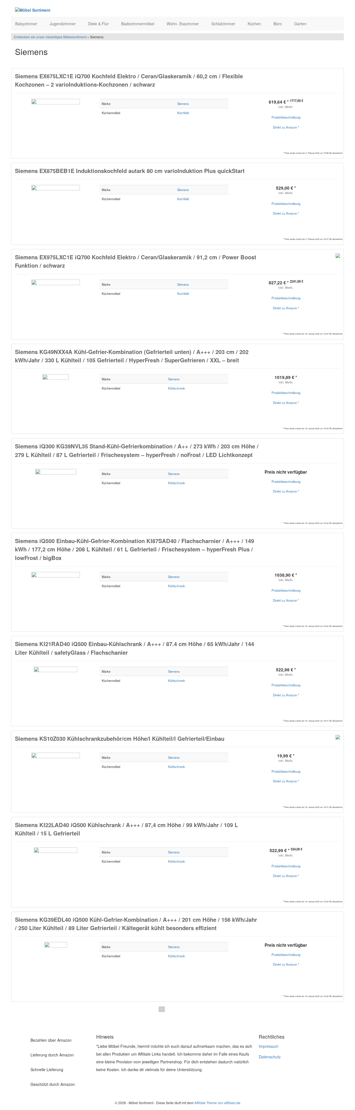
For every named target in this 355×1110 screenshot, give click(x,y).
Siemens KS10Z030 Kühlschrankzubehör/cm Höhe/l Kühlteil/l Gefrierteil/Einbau (119, 738)
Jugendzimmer (63, 23)
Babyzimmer (26, 23)
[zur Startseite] (82, 10)
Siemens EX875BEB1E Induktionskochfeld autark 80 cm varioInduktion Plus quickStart (130, 171)
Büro (278, 23)
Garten (301, 23)
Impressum (268, 1046)
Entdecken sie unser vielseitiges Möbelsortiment (50, 36)
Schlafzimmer (223, 23)
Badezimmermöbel (138, 23)
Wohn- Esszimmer (183, 23)
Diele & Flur (99, 23)
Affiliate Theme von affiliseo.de (217, 1102)
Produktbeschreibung (286, 117)
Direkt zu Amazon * (286, 127)
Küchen (255, 23)
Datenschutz (270, 1056)
